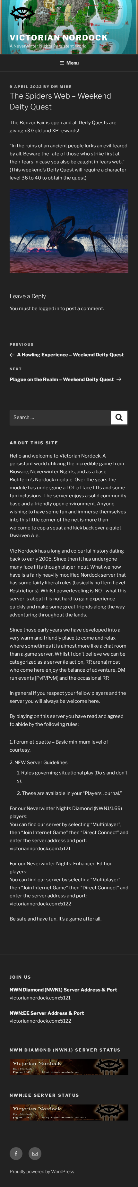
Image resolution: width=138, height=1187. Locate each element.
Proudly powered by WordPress (42, 1171)
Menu (72, 62)
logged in (49, 308)
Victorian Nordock (59, 37)
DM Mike (61, 86)
